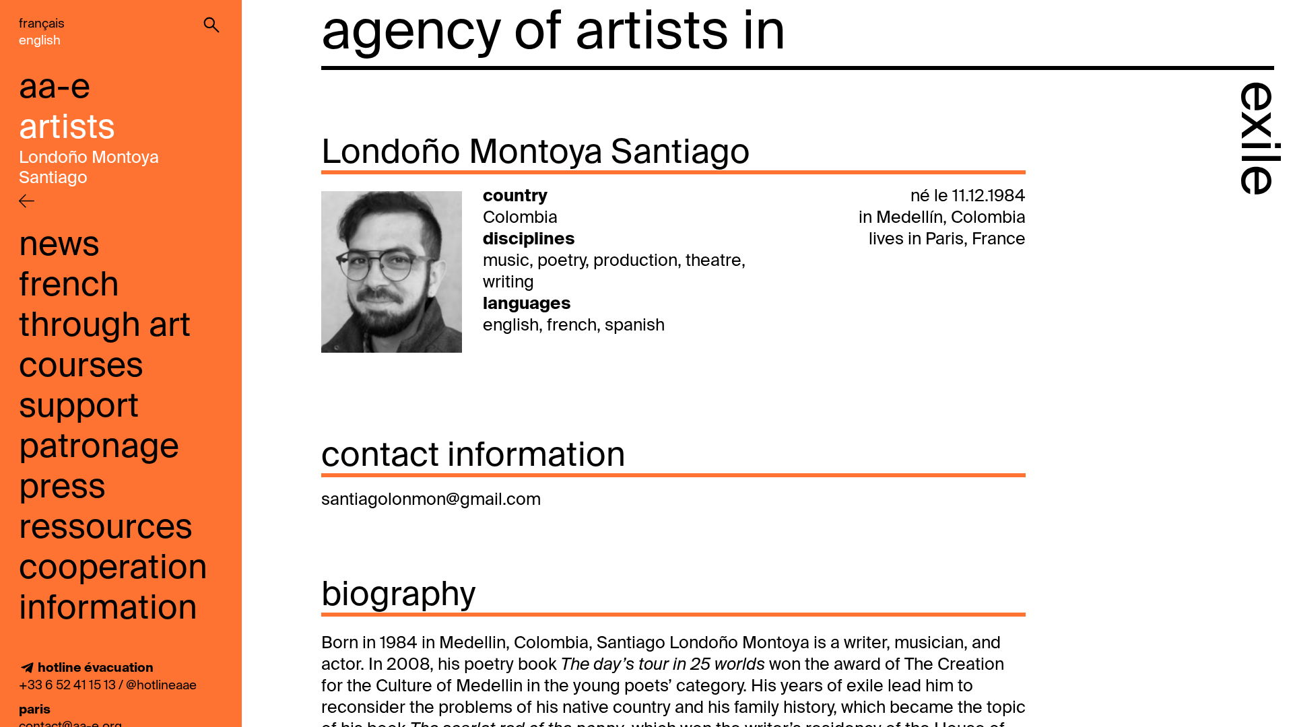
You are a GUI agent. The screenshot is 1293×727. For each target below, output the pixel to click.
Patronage (99, 447)
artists (67, 128)
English (40, 40)
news (59, 246)
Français (42, 24)
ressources (106, 528)
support (79, 407)
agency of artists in (553, 34)
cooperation (113, 569)
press (62, 488)
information (108, 609)
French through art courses (105, 326)
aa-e (54, 88)
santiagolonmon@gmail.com (431, 500)
